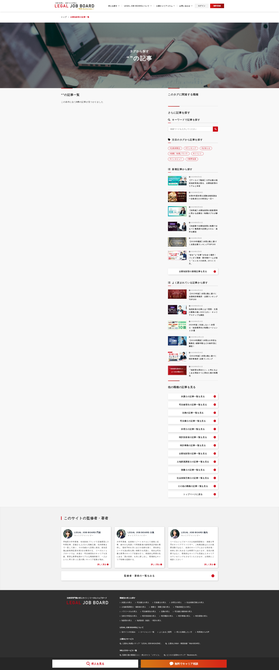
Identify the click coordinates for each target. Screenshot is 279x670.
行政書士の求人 (160, 602)
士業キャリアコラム (164, 6)
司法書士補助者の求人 (183, 611)
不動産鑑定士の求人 (183, 607)
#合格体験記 (175, 148)
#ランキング (191, 148)
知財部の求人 (126, 620)
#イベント (197, 154)
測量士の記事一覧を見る (193, 470)
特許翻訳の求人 (167, 616)
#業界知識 (192, 159)
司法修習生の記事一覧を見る (193, 404)
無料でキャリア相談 (186, 663)
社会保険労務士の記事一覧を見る (193, 478)
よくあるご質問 (165, 632)
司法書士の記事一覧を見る (193, 421)
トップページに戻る (193, 494)
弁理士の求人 (176, 602)
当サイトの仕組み (128, 632)
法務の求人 (165, 611)
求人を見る (97, 663)
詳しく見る (102, 564)
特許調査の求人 (201, 616)
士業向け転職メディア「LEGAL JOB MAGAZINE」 (142, 643)
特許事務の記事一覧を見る (193, 445)
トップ (64, 17)
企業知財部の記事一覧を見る (193, 453)
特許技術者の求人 (149, 616)
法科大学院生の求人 (129, 616)
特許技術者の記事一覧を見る (193, 437)
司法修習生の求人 (149, 611)
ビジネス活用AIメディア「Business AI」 (182, 655)
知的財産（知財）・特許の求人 (149, 620)
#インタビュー (176, 159)
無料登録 (217, 6)
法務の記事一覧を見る (193, 413)
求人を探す (112, 6)
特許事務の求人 (184, 616)
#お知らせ (206, 148)
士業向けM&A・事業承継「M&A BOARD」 (184, 643)
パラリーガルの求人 (129, 611)
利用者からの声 (203, 632)
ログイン (201, 6)
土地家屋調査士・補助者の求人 (133, 607)
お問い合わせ (184, 6)
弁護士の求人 (126, 602)
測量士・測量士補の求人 (160, 607)
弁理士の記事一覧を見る (193, 429)
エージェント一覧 (147, 632)
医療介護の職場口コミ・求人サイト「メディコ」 (141, 655)
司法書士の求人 (143, 602)
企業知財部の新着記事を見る (193, 271)
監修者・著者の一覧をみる (139, 575)
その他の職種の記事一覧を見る (193, 486)
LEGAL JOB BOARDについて (137, 6)
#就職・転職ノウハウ (179, 154)
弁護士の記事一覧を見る (193, 396)
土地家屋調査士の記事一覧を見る (193, 461)
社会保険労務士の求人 (195, 602)
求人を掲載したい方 (184, 632)
